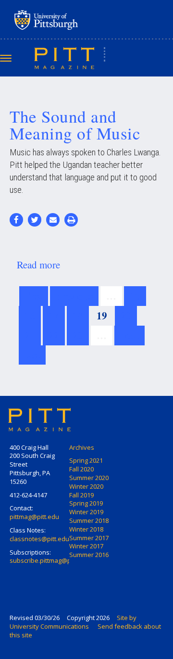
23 (78, 335)
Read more (38, 264)
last (32, 355)
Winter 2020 (86, 486)
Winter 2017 (86, 546)
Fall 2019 (81, 495)
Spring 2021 (86, 460)
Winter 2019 (86, 511)
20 (126, 315)
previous (74, 296)
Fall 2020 (81, 469)
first (33, 296)
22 (54, 335)
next (129, 335)
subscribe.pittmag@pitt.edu (49, 560)
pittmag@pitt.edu (34, 516)
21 (30, 335)
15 (135, 296)
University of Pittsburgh (84, 20)
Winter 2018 (86, 529)
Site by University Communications (73, 622)
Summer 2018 (89, 520)
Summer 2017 (89, 537)
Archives (81, 447)
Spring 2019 (86, 503)
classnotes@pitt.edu (39, 538)
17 (54, 315)
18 (78, 315)
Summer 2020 (89, 477)
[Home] (64, 57)
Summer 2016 (89, 554)
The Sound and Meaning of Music (75, 124)
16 (30, 315)
